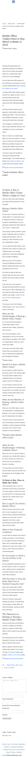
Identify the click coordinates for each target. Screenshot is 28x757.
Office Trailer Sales (14, 9)
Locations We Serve (9, 749)
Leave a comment (9, 667)
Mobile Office (11, 23)
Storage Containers (17, 747)
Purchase (14, 744)
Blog (7, 752)
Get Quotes (20, 749)
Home (4, 23)
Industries (22, 744)
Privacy (13, 752)
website (4, 715)
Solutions (7, 747)
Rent (8, 744)
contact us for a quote (14, 655)
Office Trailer (19, 665)
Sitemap (19, 752)
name (7, 699)
